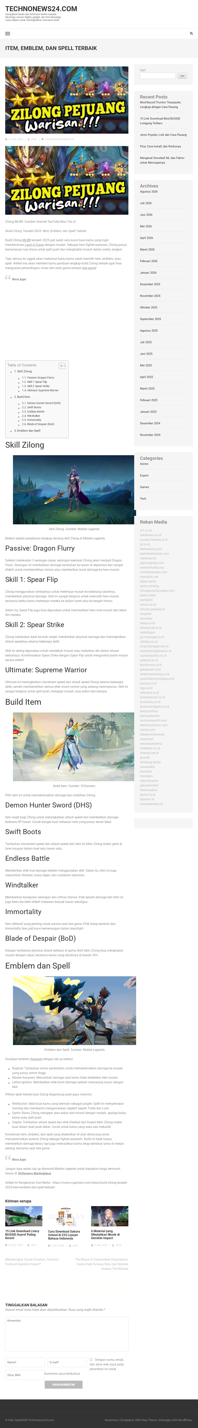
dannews (146, 618)
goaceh (145, 757)
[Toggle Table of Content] (60, 366)
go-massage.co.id (152, 637)
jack (34, 139)
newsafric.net (149, 577)
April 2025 (146, 377)
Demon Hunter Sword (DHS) (44, 403)
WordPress (185, 1420)
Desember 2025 (150, 284)
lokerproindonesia (152, 734)
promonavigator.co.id (154, 706)
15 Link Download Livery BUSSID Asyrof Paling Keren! (22, 1234)
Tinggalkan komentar (59, 139)
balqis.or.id (147, 623)
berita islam (148, 595)
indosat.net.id (149, 753)
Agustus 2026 (149, 191)
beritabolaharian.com (154, 553)
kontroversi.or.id (151, 665)
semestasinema (151, 743)
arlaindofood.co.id (152, 697)
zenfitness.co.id (150, 535)
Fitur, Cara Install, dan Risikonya (160, 146)
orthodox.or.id (149, 692)
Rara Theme (149, 1420)
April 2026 (146, 238)
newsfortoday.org (152, 567)
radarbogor (147, 632)
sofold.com (147, 730)
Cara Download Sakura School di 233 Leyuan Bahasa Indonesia (64, 1235)
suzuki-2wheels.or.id (153, 540)
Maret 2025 (147, 388)
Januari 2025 (148, 411)
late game (89, 268)
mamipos (146, 776)
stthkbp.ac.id (149, 642)
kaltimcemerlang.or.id (154, 674)
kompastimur (149, 711)
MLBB (26, 240)
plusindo (146, 771)
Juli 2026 (146, 203)
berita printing (149, 586)
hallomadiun (148, 790)
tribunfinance (149, 781)
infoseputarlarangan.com (157, 591)
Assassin (36, 1059)
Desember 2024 (150, 423)
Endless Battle (35, 411)
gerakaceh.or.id (150, 669)
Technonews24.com (41, 9)
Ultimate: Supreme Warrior (43, 390)
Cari (142, 70)
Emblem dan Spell (28, 430)
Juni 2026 (146, 214)
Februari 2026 (148, 261)
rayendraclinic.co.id (153, 655)
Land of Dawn (34, 245)
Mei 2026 (146, 226)
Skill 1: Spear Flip (37, 381)
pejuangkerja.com (152, 563)
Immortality (34, 419)
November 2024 (150, 435)
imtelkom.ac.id (150, 748)
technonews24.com (153, 720)
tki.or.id (145, 544)
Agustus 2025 (149, 330)
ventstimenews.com (153, 572)
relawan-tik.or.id (150, 628)
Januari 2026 (148, 272)
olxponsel (146, 739)
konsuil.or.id (148, 683)
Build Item (23, 397)
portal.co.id (147, 794)
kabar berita (148, 581)
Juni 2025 (146, 354)
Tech (143, 498)
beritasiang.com (151, 549)
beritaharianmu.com (154, 725)
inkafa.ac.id (148, 604)
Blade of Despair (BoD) (40, 424)
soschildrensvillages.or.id (157, 679)
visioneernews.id (151, 804)
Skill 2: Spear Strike (38, 386)
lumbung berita (150, 762)
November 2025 (150, 296)
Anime (144, 464)
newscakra (147, 767)
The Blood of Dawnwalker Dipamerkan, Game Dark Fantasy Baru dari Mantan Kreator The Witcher (101, 1264)
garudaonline (149, 785)
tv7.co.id (146, 530)
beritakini (146, 600)
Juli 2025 (146, 342)
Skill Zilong (24, 371)
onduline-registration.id (155, 651)
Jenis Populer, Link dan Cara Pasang (163, 135)
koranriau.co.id (150, 702)
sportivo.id (147, 799)
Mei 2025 (146, 365)
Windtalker (33, 415)
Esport (144, 475)
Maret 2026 (147, 249)
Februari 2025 (148, 400)
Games (144, 487)
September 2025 (150, 319)
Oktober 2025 (148, 307)
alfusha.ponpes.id (152, 609)
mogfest (145, 614)
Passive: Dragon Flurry (40, 377)
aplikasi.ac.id (149, 660)
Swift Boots (34, 407)
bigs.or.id (146, 688)
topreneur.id (148, 558)
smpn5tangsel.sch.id (154, 646)
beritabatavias (150, 716)
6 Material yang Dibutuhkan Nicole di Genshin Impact (105, 1234)
